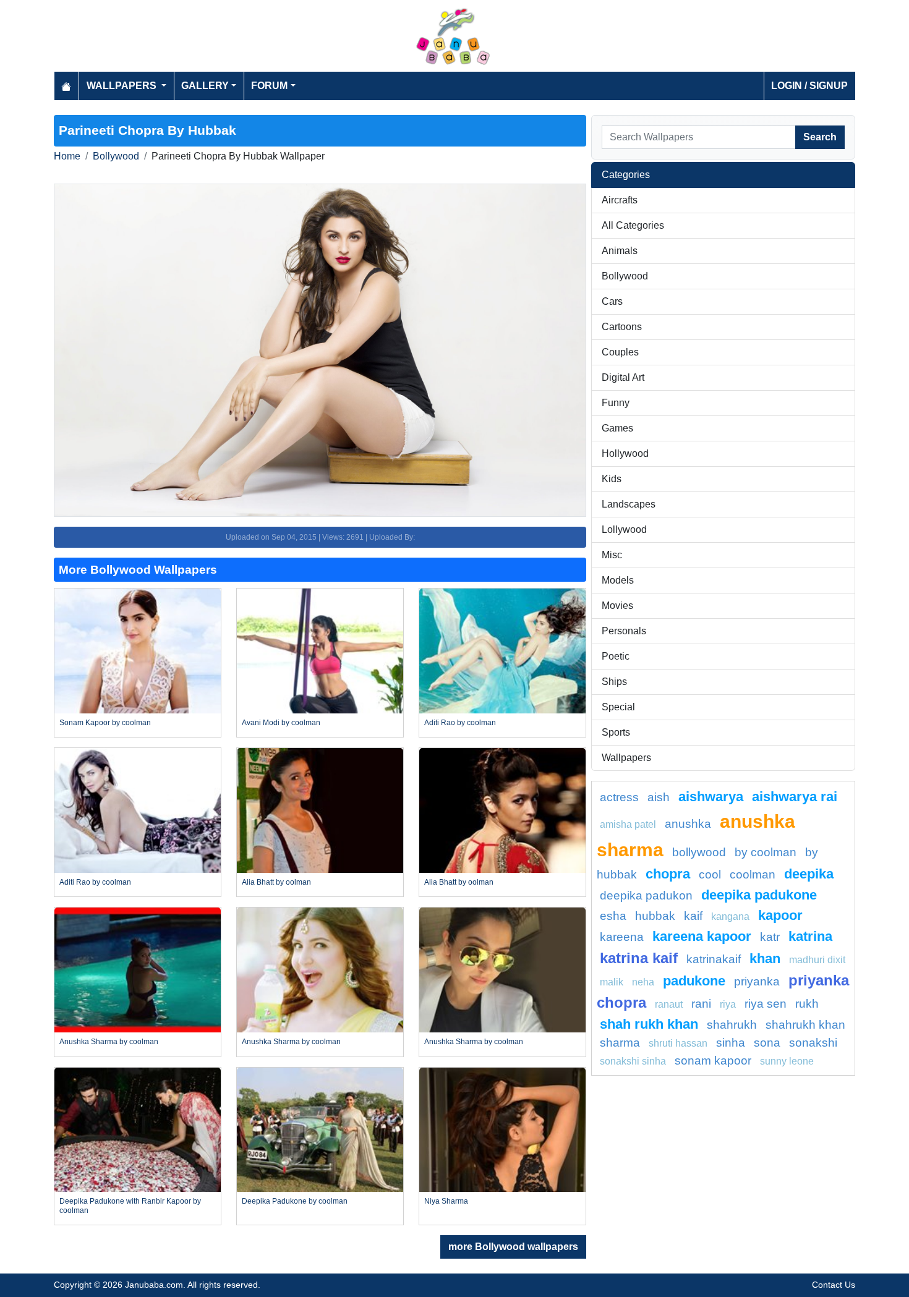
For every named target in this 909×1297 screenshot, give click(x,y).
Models (618, 580)
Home (67, 156)
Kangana (730, 916)
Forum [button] (269, 85)
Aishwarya (710, 796)
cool (710, 874)
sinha (730, 1042)
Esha (613, 915)
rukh (807, 1003)
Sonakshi (813, 1042)
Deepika (809, 874)
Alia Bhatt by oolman (276, 882)
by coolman (765, 852)
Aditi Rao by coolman (460, 722)
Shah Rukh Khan (649, 1024)
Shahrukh (732, 1024)
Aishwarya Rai (794, 796)
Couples (620, 352)
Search (820, 137)
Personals (624, 631)
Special (618, 707)
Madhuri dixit (817, 960)
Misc (612, 555)
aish (658, 797)
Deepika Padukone (759, 895)
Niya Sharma (446, 1201)
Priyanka (757, 981)
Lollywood (624, 529)
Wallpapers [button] (123, 85)
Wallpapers (626, 757)
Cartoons (622, 326)
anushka (688, 823)
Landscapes (628, 504)
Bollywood (116, 156)
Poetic (615, 656)
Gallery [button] (205, 85)
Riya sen (766, 1003)
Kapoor (780, 915)
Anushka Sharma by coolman (108, 1041)
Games (617, 428)
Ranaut (669, 1004)
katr (770, 936)
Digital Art (623, 377)
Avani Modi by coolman (281, 722)
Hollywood (625, 453)
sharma (620, 1042)
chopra (668, 874)
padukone (694, 981)
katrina (810, 936)
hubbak (655, 915)
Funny (615, 403)
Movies (617, 605)
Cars (612, 301)
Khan (764, 958)
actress (619, 797)
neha (643, 982)
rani (701, 1003)
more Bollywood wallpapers (513, 1246)
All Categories (633, 225)
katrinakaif (713, 959)
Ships (614, 681)
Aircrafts (620, 200)
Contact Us (833, 1285)
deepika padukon (646, 895)
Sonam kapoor (713, 1060)
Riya (728, 1004)
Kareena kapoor (701, 936)
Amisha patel (628, 824)
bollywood (699, 852)
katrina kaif (639, 958)
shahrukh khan (805, 1024)
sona (767, 1042)
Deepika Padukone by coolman (295, 1201)
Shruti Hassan (678, 1043)
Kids (611, 479)
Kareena (622, 936)
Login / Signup (809, 85)
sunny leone (787, 1061)
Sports (616, 732)
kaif (693, 915)
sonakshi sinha (633, 1061)
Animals (620, 250)
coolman (752, 874)
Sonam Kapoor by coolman (105, 722)
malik (611, 982)
